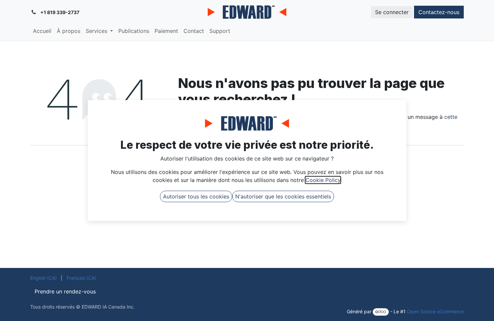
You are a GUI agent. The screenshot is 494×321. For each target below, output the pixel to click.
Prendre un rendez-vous (65, 291)
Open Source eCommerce (435, 311)
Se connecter (392, 12)
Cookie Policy (322, 180)
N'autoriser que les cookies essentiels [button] (283, 196)
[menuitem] (42, 31)
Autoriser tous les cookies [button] (196, 196)
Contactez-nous (438, 12)
